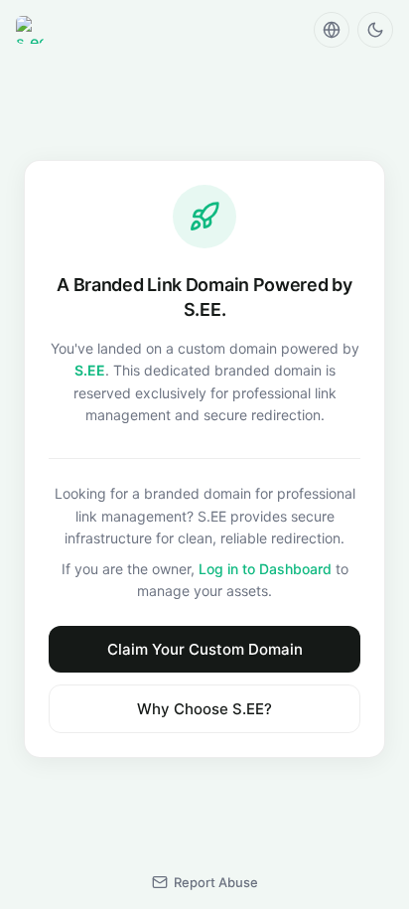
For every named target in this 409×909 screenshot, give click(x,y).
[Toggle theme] (375, 30)
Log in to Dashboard (265, 568)
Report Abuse (216, 882)
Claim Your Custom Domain (205, 649)
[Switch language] (331, 30)
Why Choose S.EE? (204, 708)
